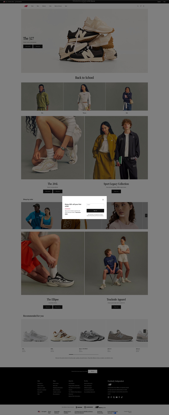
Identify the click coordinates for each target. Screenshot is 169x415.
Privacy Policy (92, 215)
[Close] (103, 200)
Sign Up (95, 210)
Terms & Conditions (99, 215)
